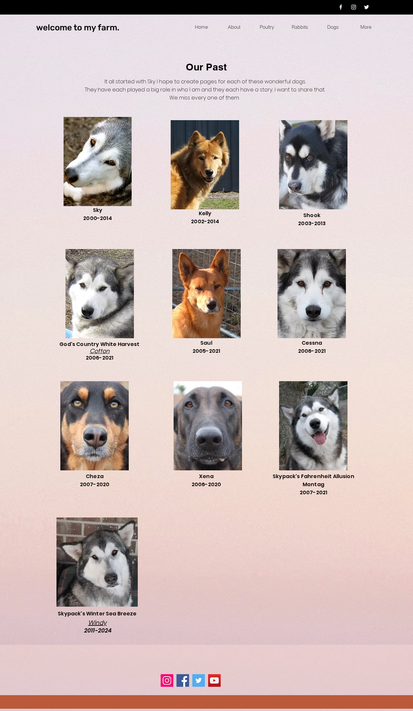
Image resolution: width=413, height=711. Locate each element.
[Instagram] (353, 7)
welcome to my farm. (77, 28)
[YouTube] (214, 680)
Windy (97, 623)
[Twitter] (366, 7)
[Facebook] (340, 7)
